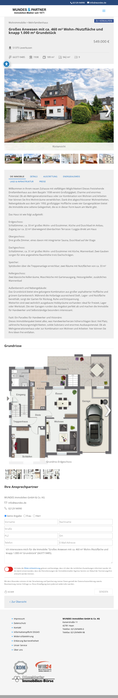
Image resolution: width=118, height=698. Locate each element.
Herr (38, 515)
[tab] (13, 159)
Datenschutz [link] (20, 623)
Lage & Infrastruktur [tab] (22, 181)
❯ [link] (108, 109)
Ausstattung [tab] (50, 176)
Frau (29, 515)
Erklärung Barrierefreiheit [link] (26, 640)
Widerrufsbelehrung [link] (32, 568)
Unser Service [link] (20, 645)
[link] (29, 10)
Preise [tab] (42, 181)
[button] (104, 13)
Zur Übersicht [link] (19, 601)
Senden (103, 591)
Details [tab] (34, 176)
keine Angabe (14, 515)
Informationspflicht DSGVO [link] (27, 632)
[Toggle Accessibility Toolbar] (6, 64)
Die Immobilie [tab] (17, 176)
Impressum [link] (19, 618)
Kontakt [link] (17, 627)
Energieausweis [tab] (71, 176)
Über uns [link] (18, 649)
